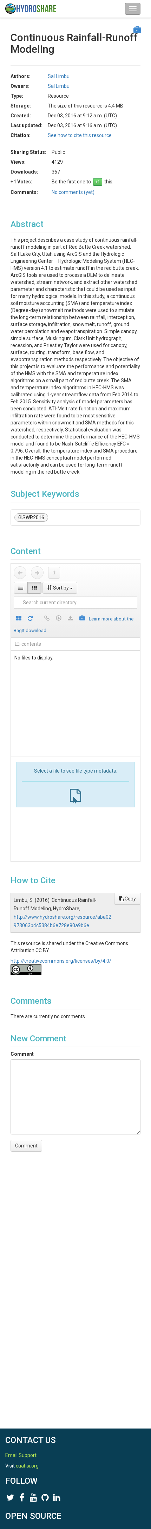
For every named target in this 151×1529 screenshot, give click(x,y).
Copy (130, 899)
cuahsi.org (27, 1466)
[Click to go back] (20, 572)
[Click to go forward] (37, 572)
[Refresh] (30, 619)
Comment (22, 1054)
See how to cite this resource (80, 135)
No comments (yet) (73, 192)
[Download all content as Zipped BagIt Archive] (82, 619)
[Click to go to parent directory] (54, 573)
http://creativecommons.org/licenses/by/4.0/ (61, 961)
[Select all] (19, 619)
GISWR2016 (31, 517)
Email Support (21, 1455)
